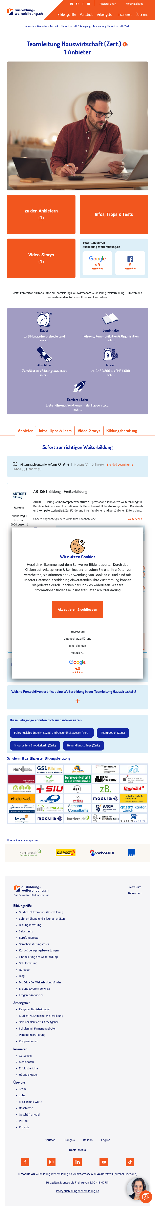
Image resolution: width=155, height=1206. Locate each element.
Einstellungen (77, 645)
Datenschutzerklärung (77, 638)
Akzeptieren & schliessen (77, 609)
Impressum (77, 631)
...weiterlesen (134, 519)
